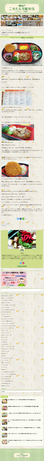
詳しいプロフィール (22, 266)
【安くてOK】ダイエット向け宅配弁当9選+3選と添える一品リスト (22, 433)
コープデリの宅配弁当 (6, 223)
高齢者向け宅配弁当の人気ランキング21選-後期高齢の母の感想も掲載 (23, 406)
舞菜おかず (4, 225)
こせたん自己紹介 (9, 451)
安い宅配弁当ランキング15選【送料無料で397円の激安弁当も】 (22, 399)
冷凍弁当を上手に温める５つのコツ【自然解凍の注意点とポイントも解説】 (24, 427)
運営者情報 (27, 451)
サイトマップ (15, 451)
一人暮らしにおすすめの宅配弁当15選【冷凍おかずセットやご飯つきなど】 (24, 413)
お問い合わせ (32, 451)
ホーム (36, 451)
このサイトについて (21, 451)
